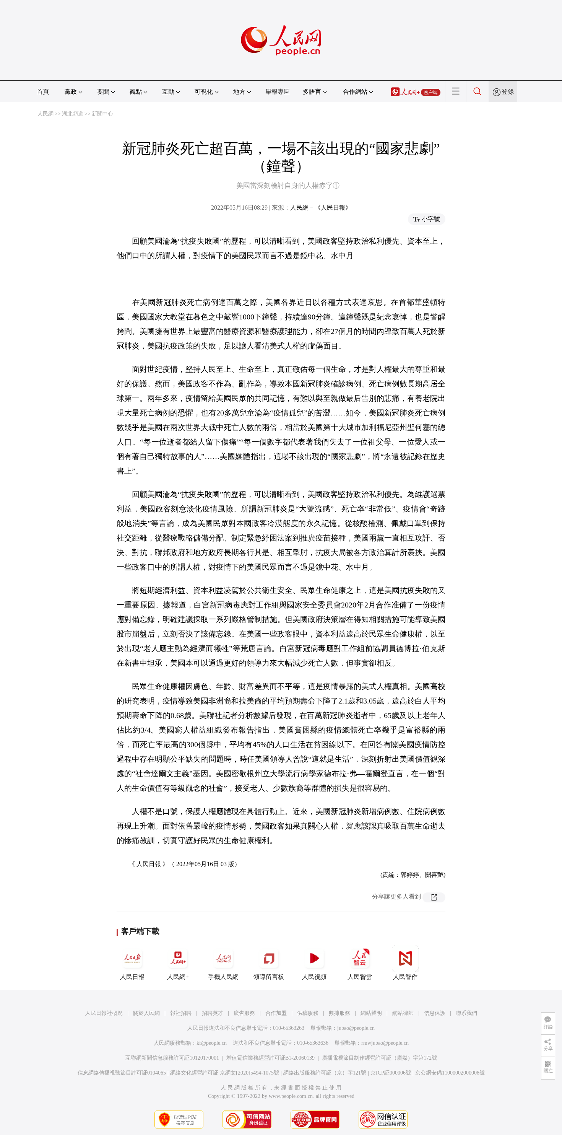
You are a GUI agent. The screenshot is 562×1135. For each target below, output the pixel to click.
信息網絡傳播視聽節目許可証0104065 (122, 1073)
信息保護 (434, 1013)
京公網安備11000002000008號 (450, 1073)
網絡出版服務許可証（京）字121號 (324, 1073)
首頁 (43, 91)
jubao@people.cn (356, 1028)
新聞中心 (102, 114)
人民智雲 (360, 977)
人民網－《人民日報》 (320, 207)
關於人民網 (146, 1013)
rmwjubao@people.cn (385, 1043)
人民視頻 (314, 977)
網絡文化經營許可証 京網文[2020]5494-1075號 (224, 1073)
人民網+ (178, 977)
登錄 (508, 91)
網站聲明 (371, 1013)
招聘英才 (212, 1013)
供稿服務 (307, 1013)
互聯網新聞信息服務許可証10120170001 (172, 1058)
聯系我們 (466, 1013)
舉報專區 (277, 91)
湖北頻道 (72, 114)
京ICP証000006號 (390, 1073)
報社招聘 (181, 1013)
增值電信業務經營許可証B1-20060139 (270, 1058)
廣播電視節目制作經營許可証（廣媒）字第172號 (379, 1058)
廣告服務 (244, 1013)
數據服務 (339, 1013)
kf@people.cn (212, 1043)
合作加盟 (276, 1013)
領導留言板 (268, 977)
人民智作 (405, 977)
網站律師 (403, 1013)
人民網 (45, 114)
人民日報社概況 (104, 1013)
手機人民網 (223, 977)
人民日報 (132, 977)
